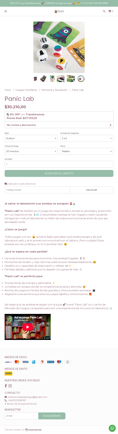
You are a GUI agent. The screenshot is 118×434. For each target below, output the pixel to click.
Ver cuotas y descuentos (21, 125)
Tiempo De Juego (12, 146)
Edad (7, 133)
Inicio (8, 90)
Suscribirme (52, 415)
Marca (62, 146)
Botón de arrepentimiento (21, 403)
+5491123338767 (16, 400)
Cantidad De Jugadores (69, 133)
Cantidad (8, 159)
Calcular (91, 190)
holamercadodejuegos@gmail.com (27, 397)
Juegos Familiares (26, 90)
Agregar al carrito (59, 173)
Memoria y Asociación (54, 90)
